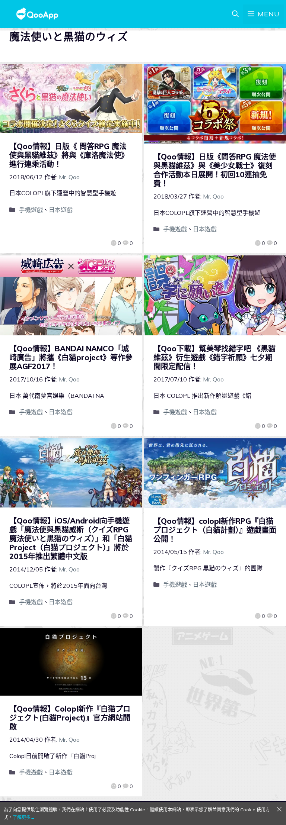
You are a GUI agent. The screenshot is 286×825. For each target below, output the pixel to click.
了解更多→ (24, 817)
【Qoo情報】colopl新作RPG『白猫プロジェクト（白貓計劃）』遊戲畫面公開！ (214, 530)
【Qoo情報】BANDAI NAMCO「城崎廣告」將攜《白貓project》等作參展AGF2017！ (71, 357)
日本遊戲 (61, 209)
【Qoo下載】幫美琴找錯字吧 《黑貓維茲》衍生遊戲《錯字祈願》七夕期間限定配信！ (214, 357)
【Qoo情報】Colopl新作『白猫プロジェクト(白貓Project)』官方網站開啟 (69, 717)
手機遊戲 (31, 209)
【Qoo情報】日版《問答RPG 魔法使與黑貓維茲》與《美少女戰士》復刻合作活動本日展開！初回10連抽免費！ (214, 170)
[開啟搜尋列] (235, 14)
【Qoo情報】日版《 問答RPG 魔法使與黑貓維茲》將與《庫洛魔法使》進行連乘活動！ (68, 155)
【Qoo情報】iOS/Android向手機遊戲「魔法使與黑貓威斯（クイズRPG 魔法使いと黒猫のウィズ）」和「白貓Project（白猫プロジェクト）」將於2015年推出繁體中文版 (70, 538)
